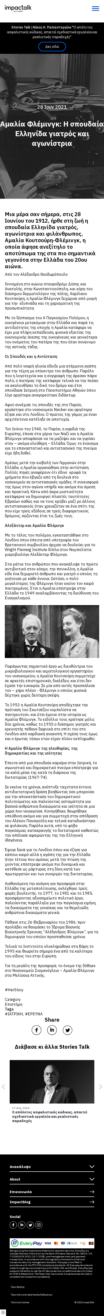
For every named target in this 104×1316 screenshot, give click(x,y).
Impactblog (20, 1202)
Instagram (38, 1225)
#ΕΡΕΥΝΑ (34, 1014)
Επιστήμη (13, 1004)
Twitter (30, 1225)
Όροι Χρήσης (17, 1287)
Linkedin (21, 1225)
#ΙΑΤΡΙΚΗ (14, 1014)
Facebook (13, 1225)
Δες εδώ (52, 46)
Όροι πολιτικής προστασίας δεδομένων (31, 1294)
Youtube (47, 1225)
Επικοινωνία (21, 1191)
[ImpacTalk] (18, 8)
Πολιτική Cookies (20, 1302)
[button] (2, 1086)
